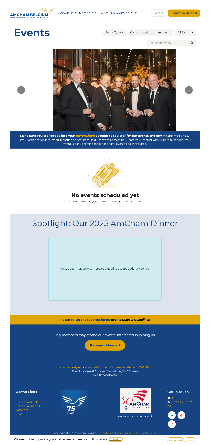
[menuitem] (68, 13)
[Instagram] (172, 424)
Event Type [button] (113, 32)
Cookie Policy (115, 439)
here (166, 140)
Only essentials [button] (176, 440)
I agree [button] (190, 440)
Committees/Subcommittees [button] (149, 32)
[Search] (192, 43)
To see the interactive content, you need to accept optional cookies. (105, 268)
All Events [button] (184, 32)
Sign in (159, 13)
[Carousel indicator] (99, 127)
